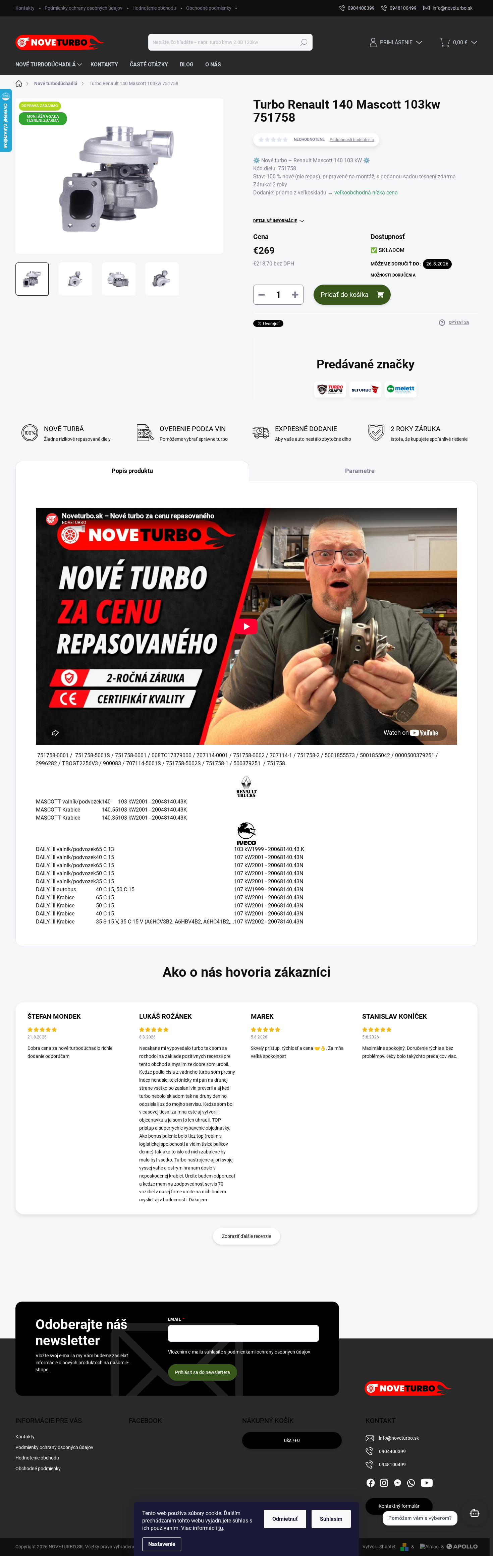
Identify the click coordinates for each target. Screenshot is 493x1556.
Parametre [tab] (360, 470)
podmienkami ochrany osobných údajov (268, 1352)
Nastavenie (161, 1544)
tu (220, 1528)
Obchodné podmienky (208, 8)
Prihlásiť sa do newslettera (202, 1372)
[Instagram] (384, 1482)
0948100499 (392, 1464)
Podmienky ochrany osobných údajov (83, 8)
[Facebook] (371, 1482)
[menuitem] (49, 65)
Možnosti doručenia (393, 275)
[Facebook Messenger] (397, 1482)
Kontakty (25, 8)
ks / (292, 1440)
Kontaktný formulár (399, 1506)
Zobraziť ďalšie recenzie (246, 1236)
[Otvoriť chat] (474, 1512)
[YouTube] (426, 1482)
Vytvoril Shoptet (379, 1546)
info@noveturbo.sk (399, 1438)
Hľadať (303, 42)
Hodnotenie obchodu (154, 8)
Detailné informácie (275, 221)
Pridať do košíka (345, 295)
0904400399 (392, 1451)
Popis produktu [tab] (132, 470)
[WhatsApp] (411, 1482)
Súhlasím (331, 1519)
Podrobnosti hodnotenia (352, 139)
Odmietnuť (285, 1519)
